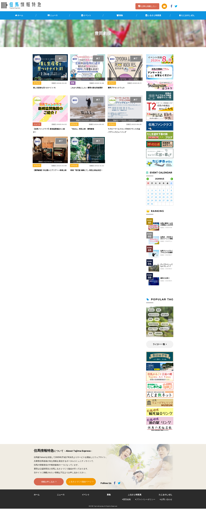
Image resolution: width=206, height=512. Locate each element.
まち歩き (165, 315)
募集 (121, 15)
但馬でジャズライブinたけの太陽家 (166, 251)
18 (156, 197)
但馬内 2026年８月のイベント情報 (166, 238)
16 (148, 197)
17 (152, 197)
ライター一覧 (159, 344)
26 (160, 200)
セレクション (153, 315)
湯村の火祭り (165, 278)
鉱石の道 (165, 324)
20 (164, 197)
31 (152, 204)
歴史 (157, 319)
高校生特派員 (153, 324)
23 (148, 200)
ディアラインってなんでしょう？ (166, 265)
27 (164, 200)
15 (171, 194)
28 (167, 200)
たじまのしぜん (188, 15)
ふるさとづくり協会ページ (80, 482)
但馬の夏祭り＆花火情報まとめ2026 (166, 224)
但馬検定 (158, 333)
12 (160, 194)
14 (167, 194)
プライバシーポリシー (145, 499)
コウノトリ (153, 329)
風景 (158, 310)
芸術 (150, 319)
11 (156, 194)
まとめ (151, 310)
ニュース (54, 15)
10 (152, 194)
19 (160, 197)
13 (164, 194)
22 (171, 197)
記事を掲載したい (149, 6)
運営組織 (127, 499)
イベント (87, 15)
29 (171, 200)
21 (167, 197)
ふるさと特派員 (154, 15)
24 (152, 200)
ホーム (20, 15)
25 (156, 200)
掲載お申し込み (48, 482)
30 (148, 204)
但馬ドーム (164, 329)
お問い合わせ (166, 499)
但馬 (150, 333)
